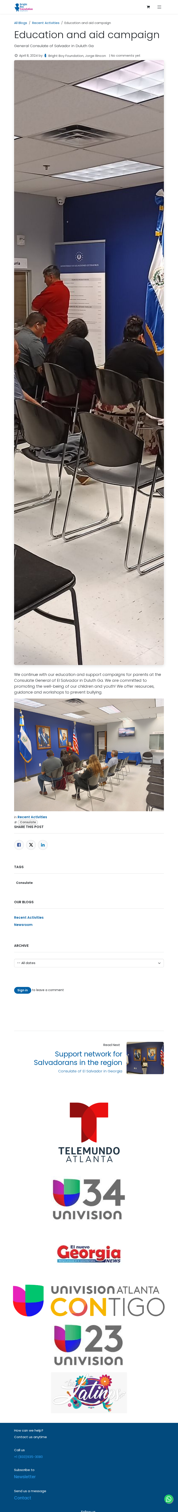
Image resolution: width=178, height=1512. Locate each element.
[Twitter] (31, 845)
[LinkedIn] (43, 845)
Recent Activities (45, 22)
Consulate (28, 822)
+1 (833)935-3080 (29, 1456)
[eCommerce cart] (148, 7)
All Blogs (20, 22)
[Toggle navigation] (159, 7)
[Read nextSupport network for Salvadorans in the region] (145, 1058)
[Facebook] (19, 845)
